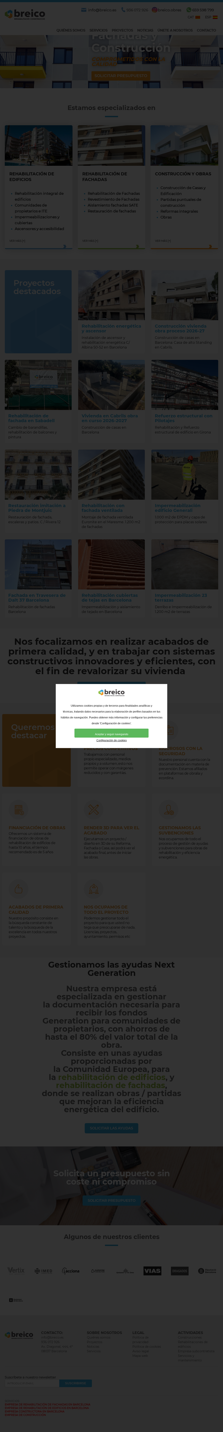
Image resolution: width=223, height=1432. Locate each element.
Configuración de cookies (111, 740)
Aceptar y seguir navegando (111, 734)
